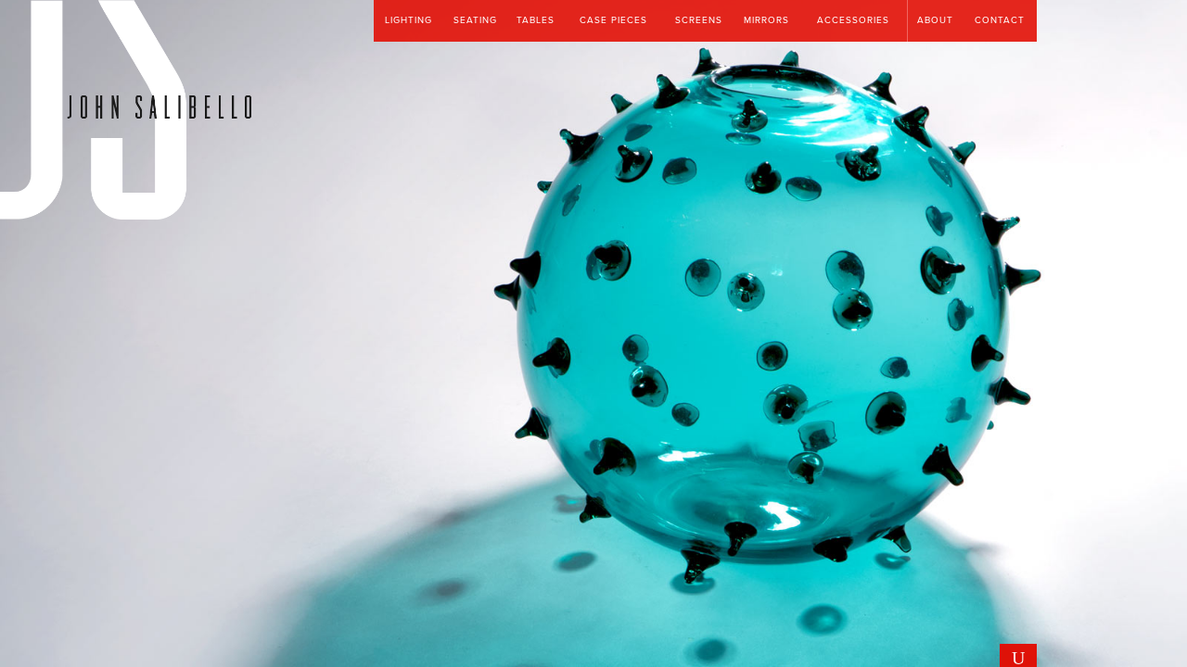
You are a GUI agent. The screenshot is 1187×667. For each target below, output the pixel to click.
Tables (536, 20)
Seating (475, 20)
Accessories (853, 20)
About (935, 20)
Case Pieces (613, 20)
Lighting (408, 20)
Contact (1000, 20)
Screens (698, 20)
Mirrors (766, 20)
